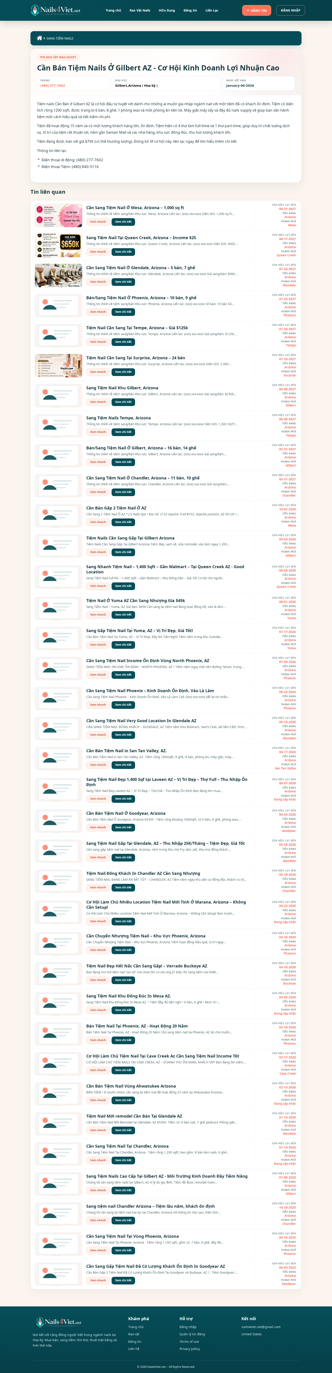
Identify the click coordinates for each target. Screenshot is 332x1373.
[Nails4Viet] (76, 1322)
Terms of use (189, 1341)
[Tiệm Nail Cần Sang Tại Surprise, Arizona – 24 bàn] (58, 365)
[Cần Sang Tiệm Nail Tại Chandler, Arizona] (58, 1154)
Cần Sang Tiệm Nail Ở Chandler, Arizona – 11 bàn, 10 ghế (143, 478)
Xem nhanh (98, 222)
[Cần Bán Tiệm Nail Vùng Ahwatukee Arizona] (58, 1094)
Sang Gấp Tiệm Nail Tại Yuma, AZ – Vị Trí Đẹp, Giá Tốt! (139, 630)
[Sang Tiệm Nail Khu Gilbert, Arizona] (58, 395)
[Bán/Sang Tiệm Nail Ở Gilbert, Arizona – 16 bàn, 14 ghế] (58, 455)
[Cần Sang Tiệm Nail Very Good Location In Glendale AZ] (58, 728)
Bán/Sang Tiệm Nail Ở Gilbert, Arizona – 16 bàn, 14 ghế (141, 448)
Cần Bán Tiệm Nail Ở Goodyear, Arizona (126, 813)
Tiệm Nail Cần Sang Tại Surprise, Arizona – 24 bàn (135, 357)
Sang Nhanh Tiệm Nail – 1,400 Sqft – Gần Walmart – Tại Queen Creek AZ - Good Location (165, 569)
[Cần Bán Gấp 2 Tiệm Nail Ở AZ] (58, 516)
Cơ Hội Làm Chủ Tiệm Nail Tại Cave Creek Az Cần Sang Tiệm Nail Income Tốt (162, 1056)
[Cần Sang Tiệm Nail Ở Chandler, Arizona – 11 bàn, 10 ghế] (58, 485)
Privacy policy (190, 1349)
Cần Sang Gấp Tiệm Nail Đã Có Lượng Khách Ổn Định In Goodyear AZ (155, 1266)
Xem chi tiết (123, 222)
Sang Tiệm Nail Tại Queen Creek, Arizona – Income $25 (141, 237)
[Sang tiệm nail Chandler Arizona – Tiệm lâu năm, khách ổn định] (58, 1214)
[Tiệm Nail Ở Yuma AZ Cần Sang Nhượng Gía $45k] (58, 608)
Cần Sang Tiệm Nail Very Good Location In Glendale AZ (141, 720)
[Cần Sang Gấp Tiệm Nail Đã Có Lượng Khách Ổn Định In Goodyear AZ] (58, 1274)
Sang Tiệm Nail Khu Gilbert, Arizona (122, 387)
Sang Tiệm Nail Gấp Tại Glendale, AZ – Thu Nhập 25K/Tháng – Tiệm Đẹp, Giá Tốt (165, 843)
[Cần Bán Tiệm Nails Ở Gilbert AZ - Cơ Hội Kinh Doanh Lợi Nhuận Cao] (55, 10)
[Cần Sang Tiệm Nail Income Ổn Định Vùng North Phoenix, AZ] (58, 668)
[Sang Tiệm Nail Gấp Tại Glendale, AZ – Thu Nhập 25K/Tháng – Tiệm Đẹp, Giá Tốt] (58, 851)
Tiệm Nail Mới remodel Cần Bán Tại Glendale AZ (134, 1116)
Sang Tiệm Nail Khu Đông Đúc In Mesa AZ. (128, 996)
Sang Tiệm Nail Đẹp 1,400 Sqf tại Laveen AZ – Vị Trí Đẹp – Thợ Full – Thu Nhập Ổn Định (167, 782)
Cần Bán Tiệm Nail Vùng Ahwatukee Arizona (131, 1086)
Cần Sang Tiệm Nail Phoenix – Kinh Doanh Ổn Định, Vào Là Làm (150, 690)
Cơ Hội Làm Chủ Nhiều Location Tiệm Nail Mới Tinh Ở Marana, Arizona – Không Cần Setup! (166, 904)
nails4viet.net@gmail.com (261, 1327)
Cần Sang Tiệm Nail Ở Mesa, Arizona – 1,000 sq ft (135, 207)
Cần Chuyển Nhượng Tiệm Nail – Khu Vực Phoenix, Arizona (146, 936)
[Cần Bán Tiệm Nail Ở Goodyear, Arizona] (58, 821)
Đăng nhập (290, 10)
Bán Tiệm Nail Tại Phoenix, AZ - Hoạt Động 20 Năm (137, 1026)
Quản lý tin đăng (192, 1334)
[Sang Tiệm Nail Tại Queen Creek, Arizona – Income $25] (58, 245)
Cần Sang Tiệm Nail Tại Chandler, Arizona (127, 1146)
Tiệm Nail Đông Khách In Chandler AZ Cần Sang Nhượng (143, 873)
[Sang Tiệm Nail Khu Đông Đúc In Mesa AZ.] (58, 1004)
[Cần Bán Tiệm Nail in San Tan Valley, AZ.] (58, 758)
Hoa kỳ (150, 85)
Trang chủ (136, 1327)
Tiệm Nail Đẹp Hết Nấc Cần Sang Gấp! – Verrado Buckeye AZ (146, 966)
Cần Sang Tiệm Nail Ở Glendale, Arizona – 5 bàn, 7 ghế (140, 267)
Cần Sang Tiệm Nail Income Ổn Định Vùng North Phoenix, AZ (147, 660)
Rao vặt (133, 1334)
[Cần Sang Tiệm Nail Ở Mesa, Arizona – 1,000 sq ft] (58, 215)
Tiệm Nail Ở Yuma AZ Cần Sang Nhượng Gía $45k (135, 600)
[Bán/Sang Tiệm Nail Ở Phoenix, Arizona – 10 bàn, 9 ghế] (58, 305)
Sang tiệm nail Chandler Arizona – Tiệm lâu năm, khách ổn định (150, 1206)
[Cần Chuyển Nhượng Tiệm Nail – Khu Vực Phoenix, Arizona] (58, 943)
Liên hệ (133, 1349)
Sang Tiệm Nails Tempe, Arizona (118, 417)
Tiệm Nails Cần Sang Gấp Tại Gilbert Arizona (130, 538)
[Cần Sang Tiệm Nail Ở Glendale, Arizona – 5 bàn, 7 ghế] (58, 275)
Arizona (134, 85)
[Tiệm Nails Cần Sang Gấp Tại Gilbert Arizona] (58, 546)
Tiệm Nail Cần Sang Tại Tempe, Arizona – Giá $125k (137, 327)
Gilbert (121, 85)
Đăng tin (259, 10)
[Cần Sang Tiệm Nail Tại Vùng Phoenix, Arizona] (58, 1244)
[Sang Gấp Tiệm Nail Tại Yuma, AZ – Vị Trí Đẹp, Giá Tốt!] (58, 638)
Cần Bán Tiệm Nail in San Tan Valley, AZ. (126, 750)
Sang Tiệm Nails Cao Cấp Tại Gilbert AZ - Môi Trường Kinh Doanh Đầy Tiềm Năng (167, 1176)
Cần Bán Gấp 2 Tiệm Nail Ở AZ (116, 508)
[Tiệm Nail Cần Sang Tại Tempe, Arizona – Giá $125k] (58, 335)
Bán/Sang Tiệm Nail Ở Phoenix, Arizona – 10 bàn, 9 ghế (141, 297)
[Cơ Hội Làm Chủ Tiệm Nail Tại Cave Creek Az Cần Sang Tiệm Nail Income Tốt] (58, 1064)
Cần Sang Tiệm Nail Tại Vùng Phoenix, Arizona (132, 1236)
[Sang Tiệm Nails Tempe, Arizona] (58, 425)
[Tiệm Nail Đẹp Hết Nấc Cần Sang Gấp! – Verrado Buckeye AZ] (58, 973)
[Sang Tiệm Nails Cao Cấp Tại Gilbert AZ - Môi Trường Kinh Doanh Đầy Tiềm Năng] (58, 1184)
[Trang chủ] (39, 38)
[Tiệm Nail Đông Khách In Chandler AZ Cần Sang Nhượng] (58, 881)
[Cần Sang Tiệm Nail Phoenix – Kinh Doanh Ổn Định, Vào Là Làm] (58, 698)
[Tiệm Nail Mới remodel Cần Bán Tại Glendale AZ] (58, 1124)
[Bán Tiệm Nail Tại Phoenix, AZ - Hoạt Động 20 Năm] (58, 1034)
